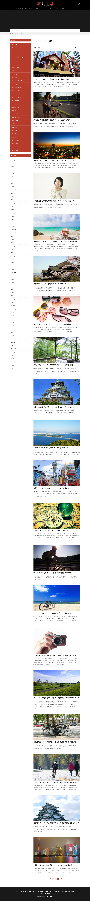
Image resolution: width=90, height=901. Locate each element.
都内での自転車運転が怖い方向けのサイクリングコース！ (54, 201)
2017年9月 (13, 312)
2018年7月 (13, 282)
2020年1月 (13, 223)
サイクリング (48, 8)
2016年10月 (13, 348)
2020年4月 (13, 213)
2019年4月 (13, 252)
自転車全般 (14, 137)
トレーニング (31, 8)
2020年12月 (13, 186)
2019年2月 (13, 259)
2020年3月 (13, 216)
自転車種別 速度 (15, 140)
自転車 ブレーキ (15, 120)
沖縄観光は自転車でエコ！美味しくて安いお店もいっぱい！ (55, 241)
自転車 (19, 8)
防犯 (57, 8)
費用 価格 (14, 147)
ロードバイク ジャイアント (18, 80)
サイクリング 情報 (16, 50)
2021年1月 (13, 183)
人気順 (38, 47)
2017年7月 (13, 319)
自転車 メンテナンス (16, 123)
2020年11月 (13, 189)
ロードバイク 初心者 (16, 87)
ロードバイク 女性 (16, 94)
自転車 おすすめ (15, 107)
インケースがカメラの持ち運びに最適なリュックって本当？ (55, 655)
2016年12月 (13, 342)
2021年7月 (13, 163)
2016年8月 (13, 355)
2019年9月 (13, 236)
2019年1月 (13, 262)
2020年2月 (13, 219)
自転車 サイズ (15, 110)
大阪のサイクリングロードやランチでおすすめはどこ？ (54, 488)
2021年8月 (13, 160)
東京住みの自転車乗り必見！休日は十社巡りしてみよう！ (54, 120)
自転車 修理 (14, 130)
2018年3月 (13, 295)
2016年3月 (13, 372)
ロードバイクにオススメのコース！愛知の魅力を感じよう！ (55, 782)
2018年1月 (13, 302)
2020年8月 (13, 199)
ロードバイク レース (16, 84)
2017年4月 (13, 328)
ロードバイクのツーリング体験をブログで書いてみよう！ (54, 613)
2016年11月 (13, 345)
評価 (26, 8)
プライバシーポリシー (70, 8)
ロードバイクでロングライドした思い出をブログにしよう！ (55, 530)
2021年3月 (13, 176)
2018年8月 (13, 279)
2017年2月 (13, 335)
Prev (51, 878)
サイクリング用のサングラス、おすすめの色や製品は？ (53, 324)
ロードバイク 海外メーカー (18, 97)
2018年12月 (13, 266)
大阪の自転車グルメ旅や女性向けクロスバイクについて (53, 407)
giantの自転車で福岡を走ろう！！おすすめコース (51, 448)
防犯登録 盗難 (15, 150)
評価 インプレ (15, 143)
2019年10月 (13, 232)
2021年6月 (13, 166)
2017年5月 (13, 325)
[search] (78, 30)
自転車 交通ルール (16, 127)
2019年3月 (13, 256)
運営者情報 (62, 8)
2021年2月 (13, 179)
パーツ (54, 8)
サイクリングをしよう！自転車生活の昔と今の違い (52, 573)
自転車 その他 (15, 113)
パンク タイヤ (15, 64)
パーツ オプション (16, 60)
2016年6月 (13, 362)
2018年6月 (13, 285)
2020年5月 (13, 209)
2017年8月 (13, 315)
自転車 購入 (14, 133)
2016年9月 (13, 352)
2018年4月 (13, 292)
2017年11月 (13, 309)
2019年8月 (13, 239)
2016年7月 (13, 358)
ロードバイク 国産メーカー (18, 90)
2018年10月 (13, 272)
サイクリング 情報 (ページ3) (20, 33)
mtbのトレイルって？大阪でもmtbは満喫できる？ (52, 79)
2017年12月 (13, 305)
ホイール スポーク (16, 74)
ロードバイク (14, 77)
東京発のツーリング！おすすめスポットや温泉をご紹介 (53, 365)
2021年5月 (13, 170)
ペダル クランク (15, 70)
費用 (23, 8)
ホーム (15, 8)
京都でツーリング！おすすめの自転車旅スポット (51, 284)
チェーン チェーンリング (17, 57)
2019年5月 (13, 249)
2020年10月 (13, 193)
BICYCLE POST (49, 896)
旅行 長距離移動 (15, 100)
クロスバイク (42, 8)
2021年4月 (13, 173)
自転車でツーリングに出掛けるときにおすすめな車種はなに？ (56, 742)
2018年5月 (13, 289)
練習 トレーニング (16, 103)
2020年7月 (13, 203)
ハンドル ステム (15, 67)
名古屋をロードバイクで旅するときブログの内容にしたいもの (56, 823)
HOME (12, 33)
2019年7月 (13, 242)
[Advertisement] (45, 20)
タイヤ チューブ (15, 54)
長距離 (36, 8)
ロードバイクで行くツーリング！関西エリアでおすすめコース (56, 698)
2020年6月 (13, 206)
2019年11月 (13, 229)
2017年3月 (13, 332)
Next (62, 878)
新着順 (34, 47)
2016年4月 (13, 368)
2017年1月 (13, 338)
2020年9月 (13, 196)
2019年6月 (13, 246)
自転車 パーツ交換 (16, 117)
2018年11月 (13, 269)
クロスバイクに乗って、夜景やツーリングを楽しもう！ (53, 160)
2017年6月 (13, 322)
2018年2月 (13, 299)
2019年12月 (13, 226)
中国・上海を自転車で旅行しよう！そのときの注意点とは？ (55, 865)
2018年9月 (13, 275)
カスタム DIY (15, 44)
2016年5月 (13, 365)
